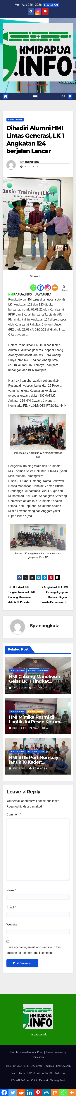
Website (11, 924)
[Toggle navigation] (35, 96)
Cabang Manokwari (38, 671)
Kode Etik (60, 1073)
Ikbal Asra (39, 768)
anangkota (32, 162)
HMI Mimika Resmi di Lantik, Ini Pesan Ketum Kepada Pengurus (34, 721)
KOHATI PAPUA (20, 1080)
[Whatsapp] (33, 285)
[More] (55, 285)
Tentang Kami (57, 1080)
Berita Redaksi (36, 752)
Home (7, 1066)
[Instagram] (47, 285)
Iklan (13, 1073)
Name (11, 890)
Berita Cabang (15, 120)
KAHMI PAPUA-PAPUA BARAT (35, 1073)
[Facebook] (40, 285)
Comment (13, 814)
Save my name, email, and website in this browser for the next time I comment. (33, 950)
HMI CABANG (64, 1066)
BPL (26, 1066)
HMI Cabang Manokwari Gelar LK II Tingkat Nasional (34, 681)
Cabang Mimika (35, 711)
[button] (63, 96)
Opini (34, 1080)
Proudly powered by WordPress (27, 1052)
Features (49, 1066)
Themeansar (37, 1057)
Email (11, 907)
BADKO (17, 1066)
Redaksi (43, 1080)
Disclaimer (36, 1066)
